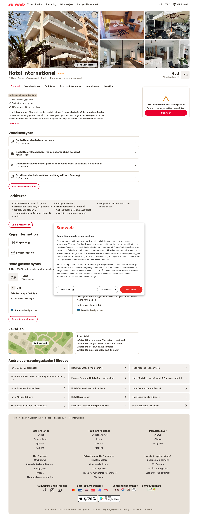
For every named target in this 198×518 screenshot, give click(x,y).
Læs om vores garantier (158, 472)
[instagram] (52, 491)
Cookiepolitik (99, 468)
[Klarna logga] (86, 491)
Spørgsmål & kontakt (158, 460)
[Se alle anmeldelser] (176, 75)
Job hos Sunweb (67, 509)
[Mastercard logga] (74, 491)
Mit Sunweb (158, 464)
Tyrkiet (40, 434)
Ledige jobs (40, 468)
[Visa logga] (80, 491)
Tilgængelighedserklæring (40, 477)
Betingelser (84, 509)
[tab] (15, 86)
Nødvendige (106, 289)
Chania (157, 439)
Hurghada (158, 443)
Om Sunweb (40, 460)
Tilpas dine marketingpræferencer (99, 472)
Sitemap (149, 509)
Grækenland (40, 439)
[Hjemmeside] (16, 4)
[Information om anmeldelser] (177, 77)
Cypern (40, 447)
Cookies (96, 509)
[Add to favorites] (94, 15)
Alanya (157, 434)
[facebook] (45, 491)
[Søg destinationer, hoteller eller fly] (161, 4)
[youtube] (60, 491)
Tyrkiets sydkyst (98, 434)
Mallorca (99, 443)
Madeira (99, 447)
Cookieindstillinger (99, 464)
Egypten (40, 443)
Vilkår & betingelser (158, 468)
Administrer (65, 289)
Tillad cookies (130, 289)
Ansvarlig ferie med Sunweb (40, 464)
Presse (40, 472)
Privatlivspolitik (99, 460)
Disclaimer (99, 477)
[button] (53, 39)
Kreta (99, 439)
